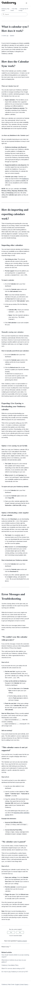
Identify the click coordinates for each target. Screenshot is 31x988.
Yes (11, 932)
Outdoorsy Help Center (8, 984)
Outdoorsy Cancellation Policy (10, 965)
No (20, 932)
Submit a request (22, 941)
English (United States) (21, 984)
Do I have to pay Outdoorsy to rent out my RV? (15, 971)
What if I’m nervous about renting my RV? (13, 968)
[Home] (9, 3)
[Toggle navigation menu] (26, 3)
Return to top (5, 946)
